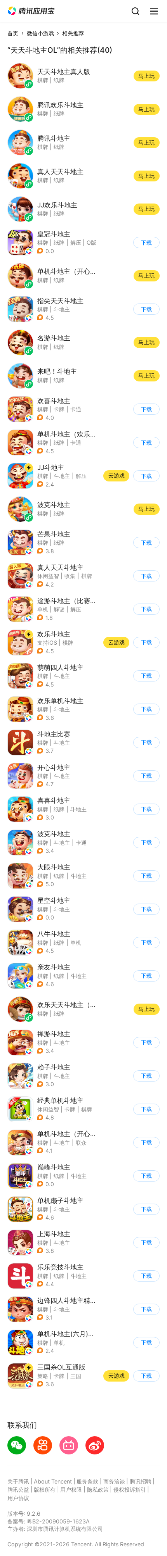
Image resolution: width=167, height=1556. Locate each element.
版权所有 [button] (45, 1489)
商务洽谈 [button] (114, 1481)
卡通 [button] (75, 409)
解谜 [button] (59, 609)
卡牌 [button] (59, 409)
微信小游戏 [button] (40, 33)
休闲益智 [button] (48, 576)
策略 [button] (42, 1376)
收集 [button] (69, 576)
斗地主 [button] (62, 309)
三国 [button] (75, 1376)
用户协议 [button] (18, 1498)
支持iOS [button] (47, 642)
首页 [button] (12, 33)
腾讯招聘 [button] (140, 1481)
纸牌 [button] (59, 242)
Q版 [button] (91, 242)
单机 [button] (42, 609)
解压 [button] (75, 242)
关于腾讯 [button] (18, 1481)
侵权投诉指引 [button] (129, 1489)
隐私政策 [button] (98, 1489)
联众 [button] (81, 1142)
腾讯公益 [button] (18, 1489)
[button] (31, 11)
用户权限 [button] (71, 1489)
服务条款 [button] (87, 1481)
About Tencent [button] (53, 1481)
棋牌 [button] (42, 242)
